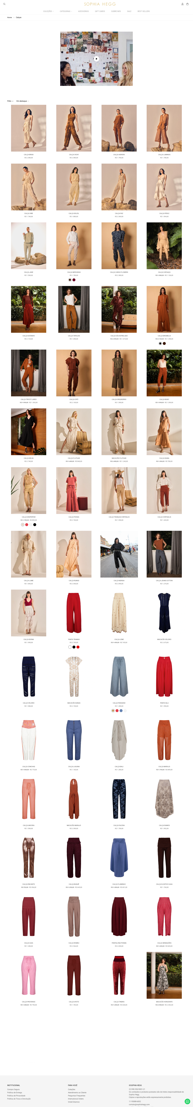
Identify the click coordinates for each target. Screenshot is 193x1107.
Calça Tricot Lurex (29, 399)
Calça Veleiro (28, 703)
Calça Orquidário (119, 399)
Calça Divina (29, 639)
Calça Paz (119, 213)
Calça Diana (164, 458)
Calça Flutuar (74, 458)
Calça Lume (28, 580)
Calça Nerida (119, 580)
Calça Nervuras (74, 272)
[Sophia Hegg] (99, 4)
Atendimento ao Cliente (77, 1093)
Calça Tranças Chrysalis (119, 517)
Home (9, 17)
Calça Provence (28, 1002)
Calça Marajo (164, 766)
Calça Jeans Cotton (164, 580)
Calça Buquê (74, 884)
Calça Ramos (164, 825)
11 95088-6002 (135, 1101)
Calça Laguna (74, 766)
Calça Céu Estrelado (119, 336)
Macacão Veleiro (164, 639)
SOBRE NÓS (116, 11)
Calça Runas (74, 580)
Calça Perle (164, 213)
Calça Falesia (119, 825)
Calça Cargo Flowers (119, 272)
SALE (129, 11)
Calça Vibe (28, 213)
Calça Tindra (119, 1002)
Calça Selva (29, 458)
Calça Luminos (164, 154)
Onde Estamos (74, 1102)
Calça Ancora (28, 825)
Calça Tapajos (74, 336)
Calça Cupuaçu (164, 272)
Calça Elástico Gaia (164, 884)
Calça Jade (28, 272)
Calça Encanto (28, 884)
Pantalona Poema (119, 943)
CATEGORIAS (65, 11)
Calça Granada (28, 1060)
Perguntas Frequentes (76, 1096)
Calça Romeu (74, 943)
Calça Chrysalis (164, 517)
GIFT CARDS (100, 11)
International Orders (76, 1099)
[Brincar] (96, 59)
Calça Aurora (119, 154)
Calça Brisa (29, 154)
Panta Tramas (74, 639)
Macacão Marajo (74, 825)
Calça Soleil (74, 213)
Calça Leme (119, 639)
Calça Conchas (28, 766)
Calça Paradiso (119, 703)
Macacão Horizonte (164, 1002)
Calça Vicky (74, 154)
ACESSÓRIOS (83, 11)
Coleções (71, 1089)
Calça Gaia (28, 943)
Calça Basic (164, 399)
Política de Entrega (14, 1093)
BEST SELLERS (144, 11)
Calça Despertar (29, 517)
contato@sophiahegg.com (139, 1105)
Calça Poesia (74, 517)
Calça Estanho (29, 336)
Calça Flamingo (119, 884)
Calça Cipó (73, 399)
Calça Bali (119, 766)
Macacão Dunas (73, 703)
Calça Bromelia (164, 336)
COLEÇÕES (47, 11)
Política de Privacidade (16, 1096)
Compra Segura (13, 1089)
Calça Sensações (164, 943)
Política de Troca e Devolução (19, 1099)
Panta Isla (164, 703)
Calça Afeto (74, 1002)
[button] (187, 4)
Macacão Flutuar (119, 458)
